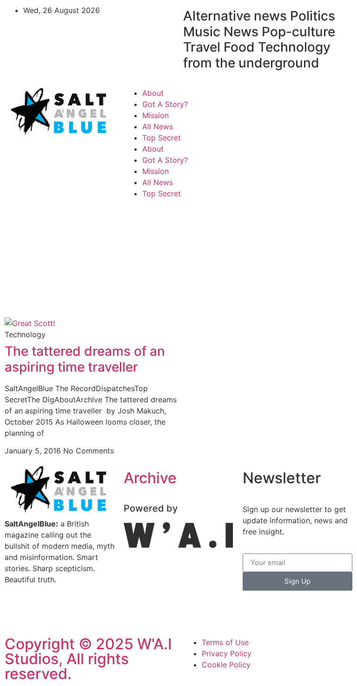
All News (157, 126)
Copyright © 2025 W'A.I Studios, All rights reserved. (88, 659)
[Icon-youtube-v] (67, 613)
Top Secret (161, 137)
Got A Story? (165, 104)
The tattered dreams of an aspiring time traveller (85, 359)
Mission (155, 115)
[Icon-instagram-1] (279, 99)
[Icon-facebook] (254, 99)
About (153, 93)
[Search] (336, 128)
